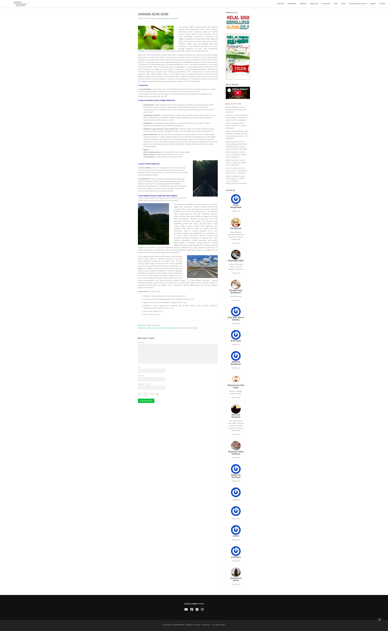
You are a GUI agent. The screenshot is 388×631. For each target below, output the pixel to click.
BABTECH (190, 625)
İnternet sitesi (144, 384)
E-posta (141, 376)
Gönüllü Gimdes (180, 625)
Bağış (343, 3)
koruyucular (163, 328)
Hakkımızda (292, 3)
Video (336, 3)
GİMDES (373, 3)
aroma (149, 328)
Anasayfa (280, 3)
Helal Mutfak (234, 104)
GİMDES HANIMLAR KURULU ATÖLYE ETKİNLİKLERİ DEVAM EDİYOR (236, 154)
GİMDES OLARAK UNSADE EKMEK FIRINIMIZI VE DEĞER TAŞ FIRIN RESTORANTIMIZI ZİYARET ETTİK (237, 133)
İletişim (382, 3)
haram (155, 328)
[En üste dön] (379, 620)
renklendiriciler (175, 328)
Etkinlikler (326, 3)
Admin (166, 18)
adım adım (142, 328)
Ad (139, 367)
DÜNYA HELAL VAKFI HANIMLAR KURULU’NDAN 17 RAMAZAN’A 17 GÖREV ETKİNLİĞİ (237, 117)
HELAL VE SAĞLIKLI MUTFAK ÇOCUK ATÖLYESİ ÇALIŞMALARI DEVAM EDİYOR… (236, 170)
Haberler (303, 3)
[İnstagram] (202, 609)
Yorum (141, 342)
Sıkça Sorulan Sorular (358, 3)
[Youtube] (186, 609)
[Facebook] (191, 609)
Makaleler (314, 3)
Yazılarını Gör (236, 211)
